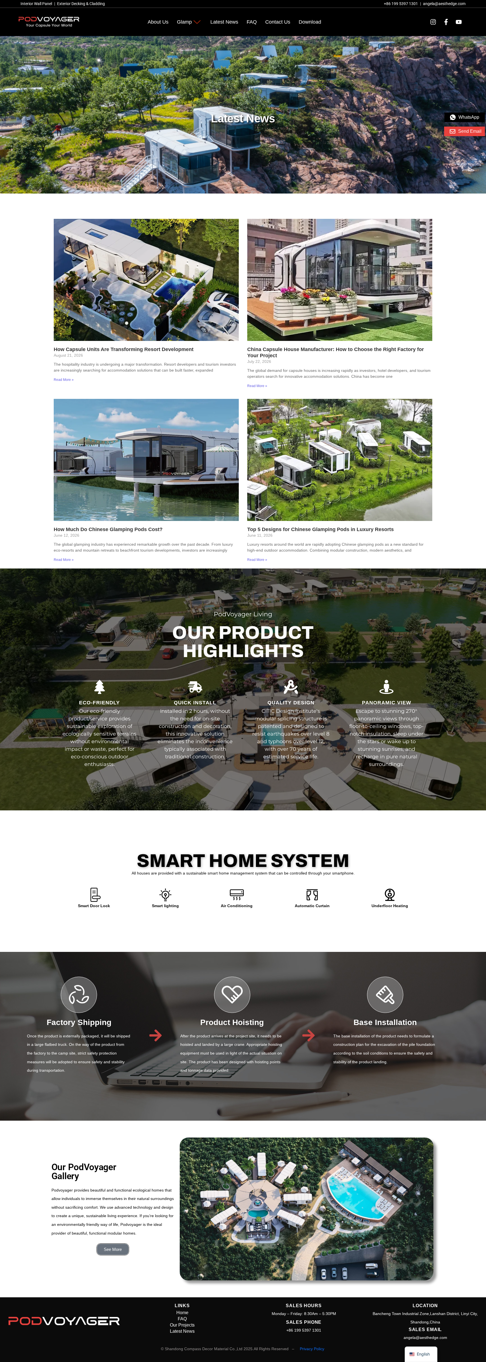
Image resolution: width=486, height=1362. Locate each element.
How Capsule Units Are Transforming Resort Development (124, 349)
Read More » (64, 380)
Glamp (184, 22)
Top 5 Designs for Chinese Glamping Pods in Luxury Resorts (320, 529)
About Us (158, 22)
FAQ (252, 22)
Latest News (224, 22)
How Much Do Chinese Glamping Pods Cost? (108, 529)
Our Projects (182, 1325)
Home (182, 1312)
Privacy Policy (312, 1349)
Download (310, 22)
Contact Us (277, 22)
